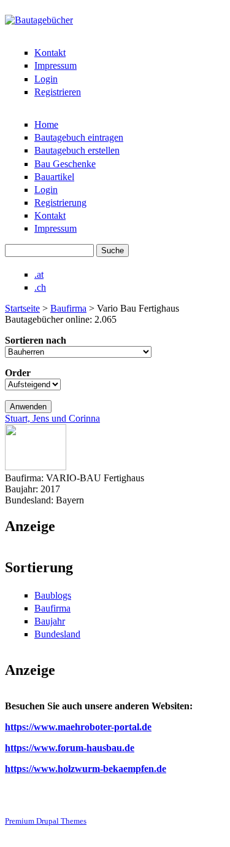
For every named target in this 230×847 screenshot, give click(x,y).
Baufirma (68, 308)
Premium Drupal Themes (45, 820)
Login (46, 79)
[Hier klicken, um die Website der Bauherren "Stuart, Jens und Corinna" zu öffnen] (35, 467)
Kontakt (50, 52)
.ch (40, 287)
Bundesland (57, 634)
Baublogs (52, 595)
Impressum (55, 65)
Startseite (22, 308)
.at (39, 274)
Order (18, 373)
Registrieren (57, 92)
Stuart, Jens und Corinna (52, 418)
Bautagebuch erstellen (77, 150)
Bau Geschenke (65, 164)
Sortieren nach (35, 340)
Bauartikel (54, 176)
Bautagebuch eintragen (78, 137)
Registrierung (60, 202)
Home (46, 124)
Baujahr (49, 621)
